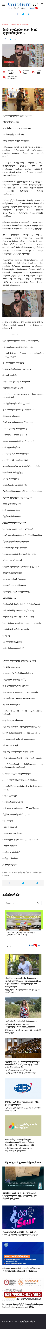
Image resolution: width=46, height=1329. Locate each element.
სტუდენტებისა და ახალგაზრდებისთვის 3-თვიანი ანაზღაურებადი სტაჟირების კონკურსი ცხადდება (22, 1064)
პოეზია (6, 875)
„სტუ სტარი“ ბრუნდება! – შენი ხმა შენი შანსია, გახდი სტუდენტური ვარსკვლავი (20, 1233)
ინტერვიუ (9, 62)
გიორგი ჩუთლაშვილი (22, 872)
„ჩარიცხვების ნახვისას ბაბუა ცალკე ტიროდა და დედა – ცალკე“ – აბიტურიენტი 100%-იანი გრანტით (21, 1024)
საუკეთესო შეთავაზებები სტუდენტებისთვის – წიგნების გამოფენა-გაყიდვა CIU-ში (22, 1305)
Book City (7, 872)
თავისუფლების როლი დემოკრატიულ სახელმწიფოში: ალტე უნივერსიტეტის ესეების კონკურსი (19, 1195)
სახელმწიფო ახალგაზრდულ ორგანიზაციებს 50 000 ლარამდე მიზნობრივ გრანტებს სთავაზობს (19, 1142)
